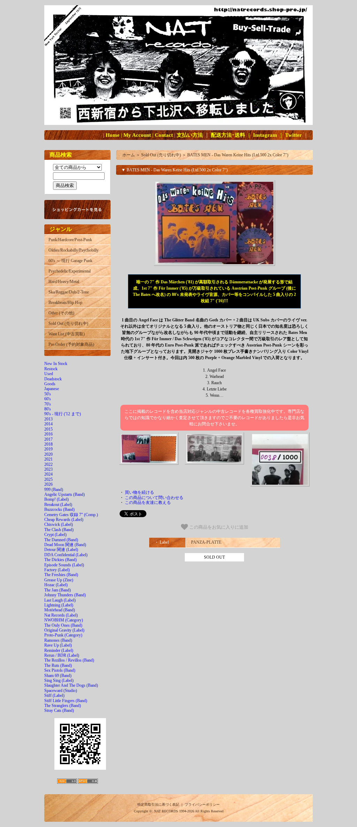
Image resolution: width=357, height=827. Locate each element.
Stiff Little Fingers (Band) (65, 700)
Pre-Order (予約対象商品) (71, 344)
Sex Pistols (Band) (59, 670)
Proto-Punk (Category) (63, 635)
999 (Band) (53, 489)
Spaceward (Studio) (60, 690)
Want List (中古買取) (66, 333)
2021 (48, 459)
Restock (51, 368)
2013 (48, 419)
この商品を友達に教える (148, 502)
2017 (48, 439)
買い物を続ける (139, 492)
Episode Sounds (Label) (64, 564)
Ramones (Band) (58, 640)
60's (47, 398)
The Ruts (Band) (58, 665)
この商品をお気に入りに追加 (218, 527)
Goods (49, 383)
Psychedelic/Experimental (69, 271)
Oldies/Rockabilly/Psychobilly (73, 250)
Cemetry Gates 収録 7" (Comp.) (71, 514)
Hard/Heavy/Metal (63, 281)
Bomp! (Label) (56, 499)
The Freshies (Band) (61, 574)
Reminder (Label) (58, 650)
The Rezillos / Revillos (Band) (69, 660)
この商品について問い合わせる (154, 497)
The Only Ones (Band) (63, 625)
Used (48, 373)
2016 (48, 434)
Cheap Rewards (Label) (63, 519)
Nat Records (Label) (61, 615)
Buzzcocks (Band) (59, 509)
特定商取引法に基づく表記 (158, 804)
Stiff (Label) (54, 695)
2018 (48, 444)
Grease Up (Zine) (58, 580)
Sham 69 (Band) (57, 675)
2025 (48, 479)
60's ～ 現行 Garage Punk (70, 260)
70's (47, 404)
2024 (48, 474)
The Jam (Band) (57, 590)
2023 (48, 469)
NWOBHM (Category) (63, 620)
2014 (48, 424)
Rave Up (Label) (58, 645)
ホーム (128, 154)
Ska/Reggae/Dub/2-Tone (68, 292)
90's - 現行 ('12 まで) (62, 413)
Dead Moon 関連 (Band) (65, 544)
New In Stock (55, 363)
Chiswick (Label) (58, 524)
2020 (48, 454)
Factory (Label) (57, 569)
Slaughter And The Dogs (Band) (71, 685)
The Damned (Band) (61, 539)
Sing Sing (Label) (59, 680)
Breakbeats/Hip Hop (65, 302)
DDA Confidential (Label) (66, 554)
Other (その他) (61, 313)
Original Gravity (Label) (64, 630)
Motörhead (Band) (59, 610)
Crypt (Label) (55, 534)
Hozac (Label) (56, 584)
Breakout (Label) (58, 504)
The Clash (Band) (59, 529)
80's (47, 409)
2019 (48, 449)
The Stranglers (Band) (62, 705)
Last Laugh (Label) (60, 600)
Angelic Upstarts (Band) (64, 494)
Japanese (51, 388)
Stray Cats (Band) (59, 710)
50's (47, 394)
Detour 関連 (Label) (61, 549)
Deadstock (53, 379)
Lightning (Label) (58, 605)
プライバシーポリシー (202, 804)
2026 (48, 484)
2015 (48, 429)
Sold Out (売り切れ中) (68, 323)
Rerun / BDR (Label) (61, 655)
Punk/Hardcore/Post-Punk (70, 239)
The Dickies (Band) (60, 559)
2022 (48, 464)
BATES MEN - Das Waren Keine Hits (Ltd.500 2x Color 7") (237, 154)
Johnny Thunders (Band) (65, 595)
